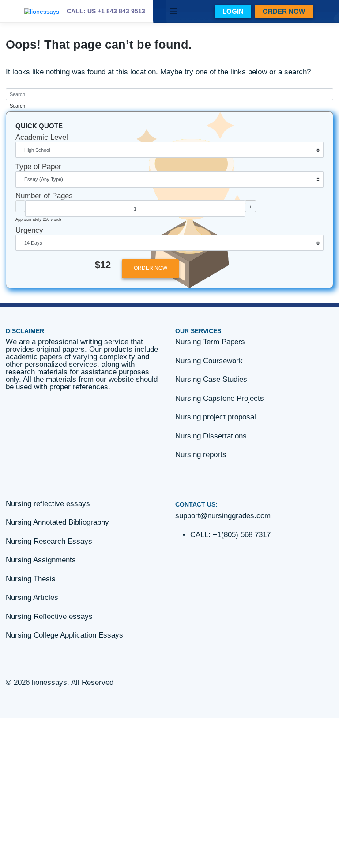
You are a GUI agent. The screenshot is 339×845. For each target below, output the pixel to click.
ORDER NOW (284, 11)
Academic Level (41, 137)
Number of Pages (44, 196)
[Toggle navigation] (174, 11)
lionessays (49, 682)
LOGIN (233, 11)
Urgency (29, 230)
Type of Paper (38, 166)
